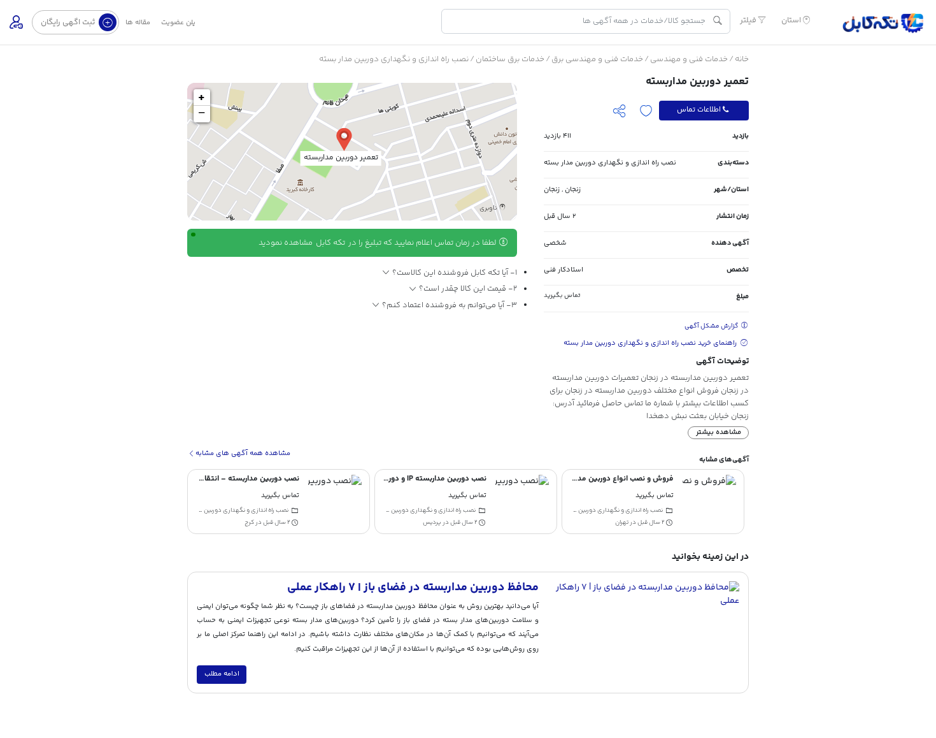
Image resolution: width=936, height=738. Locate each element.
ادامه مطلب (221, 674)
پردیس (432, 522)
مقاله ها (137, 22)
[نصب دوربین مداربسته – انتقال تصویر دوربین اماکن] (335, 501)
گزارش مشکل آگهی (712, 326)
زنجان (573, 189)
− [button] (201, 114)
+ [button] (201, 97)
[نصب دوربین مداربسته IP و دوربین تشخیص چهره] (522, 501)
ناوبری (488, 208)
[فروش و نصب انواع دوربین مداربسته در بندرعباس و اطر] (709, 501)
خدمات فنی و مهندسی (689, 59)
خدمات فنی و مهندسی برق (597, 59)
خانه (742, 59)
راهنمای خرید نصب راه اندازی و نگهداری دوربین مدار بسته (651, 343)
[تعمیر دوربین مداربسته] (344, 139)
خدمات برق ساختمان (510, 59)
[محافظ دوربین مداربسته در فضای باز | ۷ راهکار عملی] (643, 632)
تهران (621, 522)
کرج (249, 522)
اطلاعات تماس (699, 110)
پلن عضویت (178, 22)
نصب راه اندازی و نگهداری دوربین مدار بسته (394, 59)
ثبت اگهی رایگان (69, 22)
